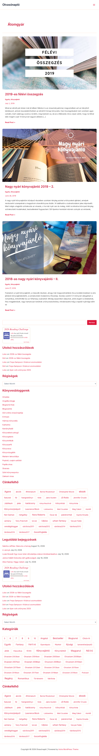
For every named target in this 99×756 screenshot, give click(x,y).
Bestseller (58, 638)
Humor (58, 644)
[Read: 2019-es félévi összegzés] (49, 63)
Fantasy (20, 644)
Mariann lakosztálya (10, 456)
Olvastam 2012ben (32, 667)
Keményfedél (7, 429)
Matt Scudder (62, 509)
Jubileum (8, 503)
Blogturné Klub (8, 405)
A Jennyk (6, 550)
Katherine (6, 425)
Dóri (4, 358)
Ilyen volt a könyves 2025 (20, 370)
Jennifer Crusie (80, 498)
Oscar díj (53, 515)
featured (7, 498)
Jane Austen (51, 498)
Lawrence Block (32, 509)
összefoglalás (40, 532)
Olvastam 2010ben (74, 662)
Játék (6, 651)
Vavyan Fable (76, 521)
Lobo (12, 333)
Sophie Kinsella (82, 515)
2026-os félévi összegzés (20, 354)
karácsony (30, 503)
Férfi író (32, 644)
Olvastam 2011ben (12, 667)
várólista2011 (28, 526)
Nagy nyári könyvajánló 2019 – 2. (29, 186)
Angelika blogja (8, 401)
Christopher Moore (66, 492)
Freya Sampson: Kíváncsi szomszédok (26, 362)
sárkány (7, 521)
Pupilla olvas (7, 464)
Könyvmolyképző (12, 509)
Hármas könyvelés (10, 421)
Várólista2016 (9, 532)
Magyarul (76, 650)
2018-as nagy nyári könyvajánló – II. (31, 279)
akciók (18, 492)
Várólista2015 (75, 526)
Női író (89, 650)
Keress (92, 322)
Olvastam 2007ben (12, 662)
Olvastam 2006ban (72, 656)
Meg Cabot (76, 509)
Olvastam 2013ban (51, 667)
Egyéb (7, 99)
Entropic (5, 417)
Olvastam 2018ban (50, 673)
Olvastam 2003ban (12, 657)
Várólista (51, 678)
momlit (88, 509)
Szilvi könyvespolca (10, 472)
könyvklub (60, 503)
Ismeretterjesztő (85, 644)
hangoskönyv (27, 498)
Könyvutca (6, 449)
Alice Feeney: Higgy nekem (13, 562)
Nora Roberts (38, 515)
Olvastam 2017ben (31, 673)
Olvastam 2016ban (11, 673)
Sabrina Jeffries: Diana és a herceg (16, 546)
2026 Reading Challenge (16, 329)
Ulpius (45, 520)
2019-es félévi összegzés (24, 94)
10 (35, 638)
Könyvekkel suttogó (10, 433)
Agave (7, 491)
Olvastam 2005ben (52, 657)
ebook (82, 491)
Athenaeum (31, 492)
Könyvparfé (7, 445)
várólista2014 (59, 526)
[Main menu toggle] (94, 4)
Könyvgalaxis (7, 437)
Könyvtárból (60, 651)
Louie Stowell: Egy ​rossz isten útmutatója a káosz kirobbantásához (29, 554)
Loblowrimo (48, 509)
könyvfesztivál (45, 503)
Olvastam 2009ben (53, 662)
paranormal (66, 515)
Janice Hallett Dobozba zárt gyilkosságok (19, 558)
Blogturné (73, 638)
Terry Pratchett (21, 521)
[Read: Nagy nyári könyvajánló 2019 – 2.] (49, 155)
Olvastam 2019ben (70, 673)
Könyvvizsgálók (8, 452)
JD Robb (65, 498)
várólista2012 (44, 526)
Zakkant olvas (8, 476)
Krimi (29, 651)
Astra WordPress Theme (68, 749)
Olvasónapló (11, 4)
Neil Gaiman (9, 515)
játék (19, 503)
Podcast (85, 673)
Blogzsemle (7, 409)
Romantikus (23, 678)
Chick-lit (86, 638)
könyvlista (73, 503)
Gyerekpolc (45, 644)
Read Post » (10, 122)
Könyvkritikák (7, 441)
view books (26, 342)
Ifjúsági (69, 644)
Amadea (5, 397)
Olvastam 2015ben (71, 667)
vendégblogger (11, 526)
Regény (9, 678)
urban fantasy (59, 521)
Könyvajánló (15, 99)
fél (16, 498)
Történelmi (38, 679)
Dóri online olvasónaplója (12, 413)
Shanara (5, 468)
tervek (34, 521)
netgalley (23, 515)
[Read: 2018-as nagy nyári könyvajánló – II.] (49, 248)
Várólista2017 (24, 532)
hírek (39, 498)
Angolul (44, 638)
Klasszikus (18, 651)
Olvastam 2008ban (32, 662)
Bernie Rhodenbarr (47, 492)
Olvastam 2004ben (32, 657)
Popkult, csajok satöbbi (11, 460)
